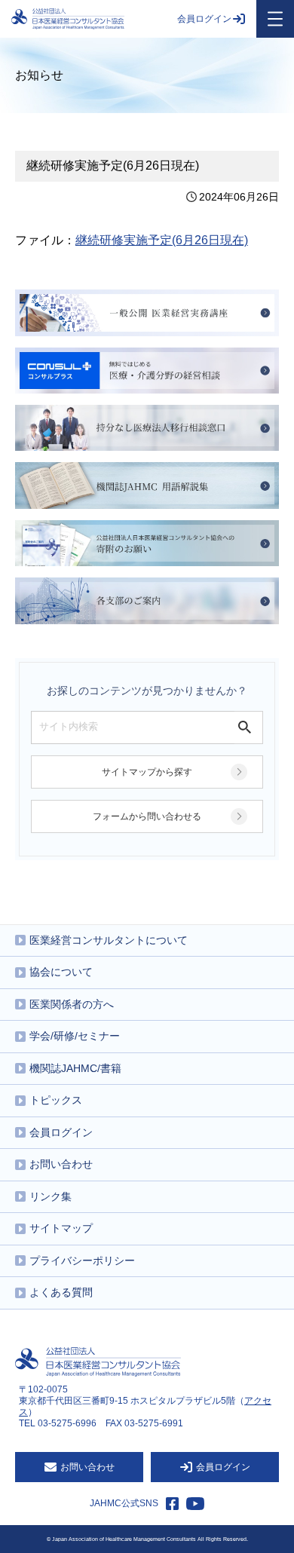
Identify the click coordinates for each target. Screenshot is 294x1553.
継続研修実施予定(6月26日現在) (161, 240)
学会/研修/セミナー (74, 1036)
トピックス (55, 1100)
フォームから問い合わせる (147, 816)
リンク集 (50, 1196)
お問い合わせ (61, 1164)
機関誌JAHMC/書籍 (75, 1068)
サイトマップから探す (147, 772)
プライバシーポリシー (82, 1260)
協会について (61, 972)
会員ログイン (204, 19)
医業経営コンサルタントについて (108, 940)
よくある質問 (61, 1292)
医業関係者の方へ (71, 1004)
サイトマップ (61, 1228)
